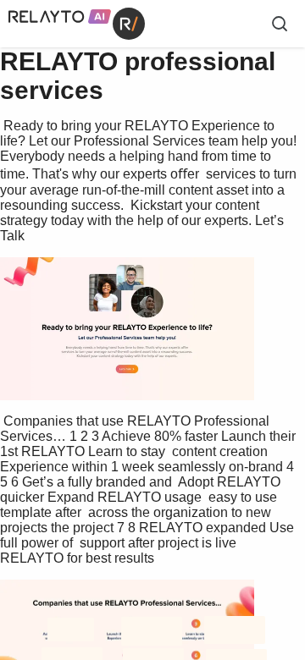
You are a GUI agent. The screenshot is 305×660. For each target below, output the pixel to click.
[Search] (280, 24)
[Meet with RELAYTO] (152, 369)
